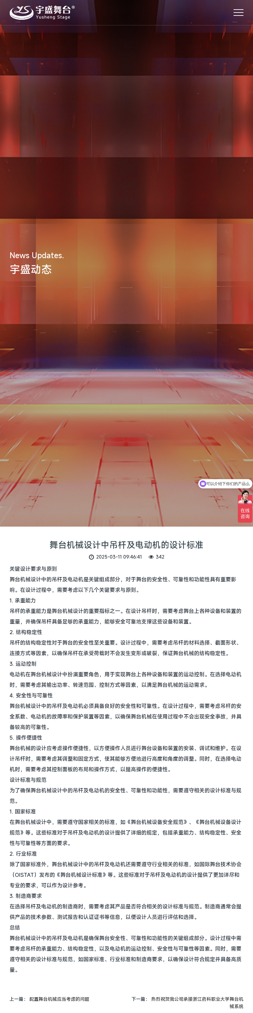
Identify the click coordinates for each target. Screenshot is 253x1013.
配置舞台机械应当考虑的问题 (59, 999)
